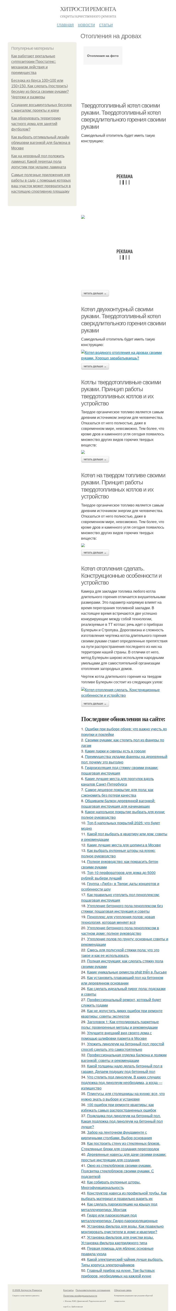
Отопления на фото (103, 55)
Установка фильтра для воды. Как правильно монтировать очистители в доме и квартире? (122, 1229)
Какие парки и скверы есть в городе (115, 751)
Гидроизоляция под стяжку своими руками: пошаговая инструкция (119, 770)
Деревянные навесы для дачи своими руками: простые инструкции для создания (123, 1157)
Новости (86, 24)
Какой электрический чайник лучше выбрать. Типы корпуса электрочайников (122, 1262)
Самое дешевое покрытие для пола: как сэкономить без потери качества (117, 792)
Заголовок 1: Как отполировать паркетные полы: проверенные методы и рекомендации (120, 1024)
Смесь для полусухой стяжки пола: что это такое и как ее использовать (120, 952)
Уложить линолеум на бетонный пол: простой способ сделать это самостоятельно (122, 1046)
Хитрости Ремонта (88, 9)
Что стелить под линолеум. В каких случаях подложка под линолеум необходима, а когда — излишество (121, 1082)
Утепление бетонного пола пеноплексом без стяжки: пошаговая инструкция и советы (122, 908)
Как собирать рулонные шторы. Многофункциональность (110, 1184)
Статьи (106, 24)
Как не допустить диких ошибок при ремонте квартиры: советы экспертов (121, 1013)
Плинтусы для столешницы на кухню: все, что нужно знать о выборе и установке (123, 1096)
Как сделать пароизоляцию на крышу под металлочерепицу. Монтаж (119, 1206)
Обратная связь (123, 1290)
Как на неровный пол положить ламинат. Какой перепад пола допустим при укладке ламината (38, 161)
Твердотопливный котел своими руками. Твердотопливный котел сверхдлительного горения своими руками (123, 116)
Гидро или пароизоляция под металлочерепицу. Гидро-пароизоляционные (119, 1217)
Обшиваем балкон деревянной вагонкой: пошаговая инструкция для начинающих (118, 803)
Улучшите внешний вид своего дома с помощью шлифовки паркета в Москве (116, 1035)
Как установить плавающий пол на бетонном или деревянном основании (122, 980)
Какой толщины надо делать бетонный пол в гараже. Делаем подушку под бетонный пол (121, 1068)
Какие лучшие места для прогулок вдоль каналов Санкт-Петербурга (117, 781)
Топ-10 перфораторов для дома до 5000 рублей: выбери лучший (118, 875)
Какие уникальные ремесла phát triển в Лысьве (127, 972)
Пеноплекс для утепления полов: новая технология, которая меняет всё (118, 919)
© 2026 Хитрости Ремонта (27, 1290)
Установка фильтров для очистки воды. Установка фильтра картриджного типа (117, 1240)
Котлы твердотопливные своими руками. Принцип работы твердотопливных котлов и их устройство (121, 393)
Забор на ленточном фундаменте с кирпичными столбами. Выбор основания (116, 1135)
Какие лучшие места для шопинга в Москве (124, 845)
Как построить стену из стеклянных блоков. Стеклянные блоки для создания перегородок (120, 1146)
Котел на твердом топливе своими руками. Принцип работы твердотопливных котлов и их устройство (123, 486)
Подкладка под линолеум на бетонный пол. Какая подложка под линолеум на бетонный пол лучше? (122, 1121)
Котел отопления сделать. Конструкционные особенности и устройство (121, 575)
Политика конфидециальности (80, 1295)
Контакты (68, 1290)
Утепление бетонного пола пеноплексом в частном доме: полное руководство (120, 930)
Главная (65, 24)
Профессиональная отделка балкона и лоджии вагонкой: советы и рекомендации (124, 1057)
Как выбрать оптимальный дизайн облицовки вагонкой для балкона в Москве (40, 142)
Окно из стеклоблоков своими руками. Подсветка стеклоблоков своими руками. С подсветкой (117, 1171)
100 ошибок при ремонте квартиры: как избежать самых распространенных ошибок (118, 1107)
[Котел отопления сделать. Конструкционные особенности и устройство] (124, 692)
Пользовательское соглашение (93, 1290)
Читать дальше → (95, 293)
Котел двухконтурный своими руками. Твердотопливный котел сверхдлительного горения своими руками (123, 320)
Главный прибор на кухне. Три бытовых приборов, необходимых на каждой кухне (118, 1273)
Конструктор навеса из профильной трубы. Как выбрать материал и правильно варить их (124, 1195)
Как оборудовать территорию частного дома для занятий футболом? (36, 123)
